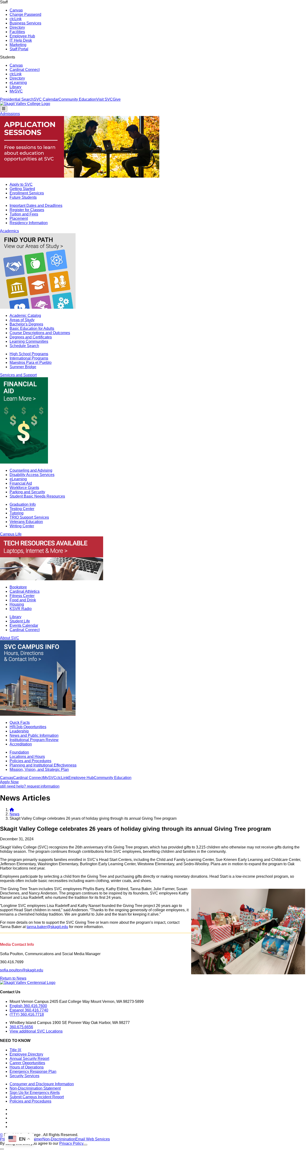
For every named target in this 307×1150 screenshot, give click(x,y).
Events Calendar (24, 625)
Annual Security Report (29, 1059)
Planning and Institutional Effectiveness (43, 765)
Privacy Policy (71, 1143)
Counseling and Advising (31, 470)
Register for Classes (27, 210)
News (14, 814)
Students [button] (7, 57)
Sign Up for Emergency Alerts (35, 1093)
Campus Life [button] (11, 534)
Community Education (77, 99)
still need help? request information (29, 786)
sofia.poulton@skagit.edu (21, 970)
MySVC (16, 91)
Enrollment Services (27, 193)
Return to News (13, 978)
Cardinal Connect (25, 70)
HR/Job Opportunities (28, 727)
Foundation (19, 752)
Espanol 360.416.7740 (29, 1010)
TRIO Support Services (29, 517)
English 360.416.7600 (28, 1006)
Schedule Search (24, 346)
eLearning (18, 83)
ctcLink (16, 19)
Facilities (17, 32)
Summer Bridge (23, 367)
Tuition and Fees (24, 214)
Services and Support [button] (18, 375)
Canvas (16, 10)
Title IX (15, 1050)
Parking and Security (27, 492)
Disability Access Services (32, 475)
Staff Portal (19, 49)
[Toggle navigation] (3, 109)
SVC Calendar (46, 99)
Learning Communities (29, 341)
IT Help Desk (21, 40)
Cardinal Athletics (25, 591)
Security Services (24, 1076)
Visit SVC (104, 99)
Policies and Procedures (30, 761)
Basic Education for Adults (32, 328)
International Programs (29, 358)
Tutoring (17, 513)
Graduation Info (23, 504)
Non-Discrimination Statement (35, 1088)
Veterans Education (26, 522)
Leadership (19, 731)
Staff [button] (4, 2)
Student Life (20, 621)
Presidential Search (17, 99)
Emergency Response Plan (33, 1071)
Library (15, 87)
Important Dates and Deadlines (36, 205)
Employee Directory (26, 1054)
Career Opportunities (27, 1063)
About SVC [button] (9, 638)
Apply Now (9, 782)
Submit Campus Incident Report (37, 1097)
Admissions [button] (10, 114)
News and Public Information (34, 735)
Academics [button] (9, 231)
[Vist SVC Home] (12, 810)
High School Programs (29, 354)
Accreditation (21, 744)
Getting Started (22, 189)
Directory (17, 27)
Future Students (23, 197)
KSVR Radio (21, 609)
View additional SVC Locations (36, 1031)
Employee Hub (22, 36)
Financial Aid (21, 483)
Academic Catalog (25, 316)
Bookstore (18, 587)
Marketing (18, 45)
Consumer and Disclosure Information (42, 1084)
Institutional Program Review (34, 740)
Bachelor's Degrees (26, 324)
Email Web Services (92, 1139)
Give (117, 99)
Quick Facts (20, 722)
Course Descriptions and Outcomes (40, 333)
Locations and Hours (27, 757)
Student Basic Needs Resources (37, 496)
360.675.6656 (21, 1027)
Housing (17, 604)
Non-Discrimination (58, 1139)
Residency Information (29, 223)
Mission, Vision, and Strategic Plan (39, 769)
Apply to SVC (21, 184)
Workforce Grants (24, 488)
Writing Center (22, 526)
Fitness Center (22, 596)
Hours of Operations (27, 1067)
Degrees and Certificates (31, 337)
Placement (19, 218)
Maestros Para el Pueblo (31, 362)
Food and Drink (23, 600)
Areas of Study (22, 320)
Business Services (25, 23)
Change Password (25, 14)
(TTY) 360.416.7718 (27, 1014)
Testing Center (22, 509)
